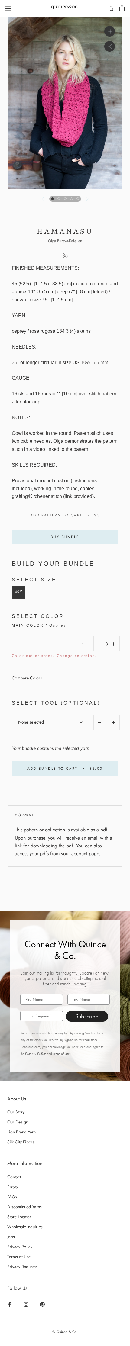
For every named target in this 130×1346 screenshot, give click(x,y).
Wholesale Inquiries (25, 1227)
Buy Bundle (65, 537)
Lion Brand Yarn (21, 1132)
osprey (19, 331)
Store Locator (19, 1217)
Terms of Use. (61, 1054)
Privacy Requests (22, 1267)
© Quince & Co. (65, 1332)
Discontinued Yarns (24, 1207)
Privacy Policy (35, 1053)
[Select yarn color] (49, 644)
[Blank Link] (65, 8)
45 (18, 592)
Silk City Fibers (20, 1142)
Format (24, 815)
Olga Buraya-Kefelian (65, 241)
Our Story (15, 1112)
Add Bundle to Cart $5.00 (64, 768)
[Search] (111, 8)
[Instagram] (27, 1304)
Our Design (17, 1122)
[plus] (109, 31)
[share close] (109, 46)
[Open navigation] (8, 8)
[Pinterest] (43, 1304)
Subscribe (87, 1016)
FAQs (12, 1197)
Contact (14, 1177)
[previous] (43, 198)
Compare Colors (27, 678)
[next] (86, 198)
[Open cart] (122, 8)
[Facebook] (10, 1304)
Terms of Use (19, 1257)
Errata (12, 1187)
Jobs (11, 1237)
